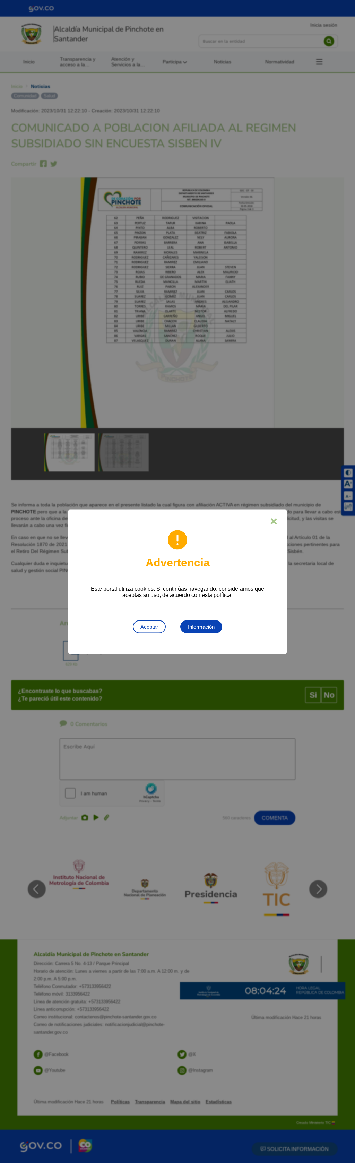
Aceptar (149, 627)
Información (201, 627)
